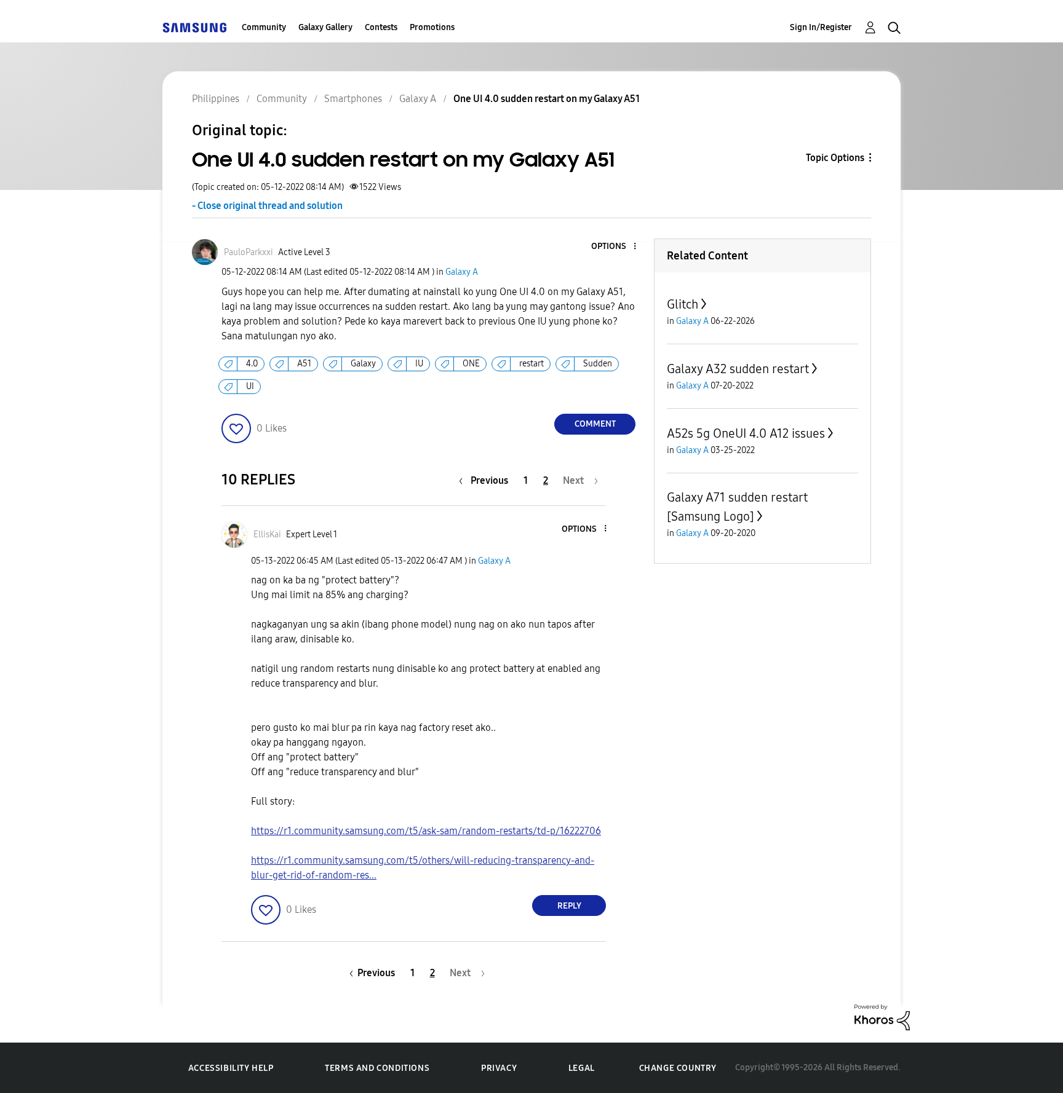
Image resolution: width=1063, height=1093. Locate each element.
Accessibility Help (231, 1068)
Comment (595, 424)
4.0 (252, 363)
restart (531, 363)
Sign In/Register (821, 27)
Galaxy (363, 363)
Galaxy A (461, 272)
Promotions (432, 27)
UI (250, 386)
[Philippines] (194, 27)
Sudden (597, 363)
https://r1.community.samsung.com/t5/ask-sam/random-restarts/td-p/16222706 (426, 831)
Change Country (678, 1068)
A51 (304, 363)
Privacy (499, 1068)
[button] (614, 247)
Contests (381, 27)
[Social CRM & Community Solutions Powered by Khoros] (882, 1016)
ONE (471, 363)
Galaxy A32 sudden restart (738, 368)
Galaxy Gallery (325, 27)
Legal (581, 1068)
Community (264, 27)
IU (419, 363)
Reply (569, 906)
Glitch (682, 304)
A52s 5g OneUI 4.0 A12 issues (746, 433)
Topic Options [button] (835, 158)
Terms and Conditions (377, 1068)
